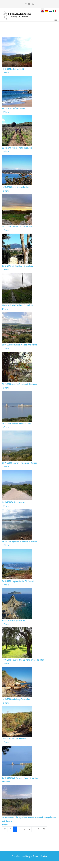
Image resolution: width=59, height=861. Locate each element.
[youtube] (29, 3)
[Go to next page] (38, 829)
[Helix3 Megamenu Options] (55, 19)
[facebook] (26, 3)
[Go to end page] (44, 829)
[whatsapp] (33, 3)
